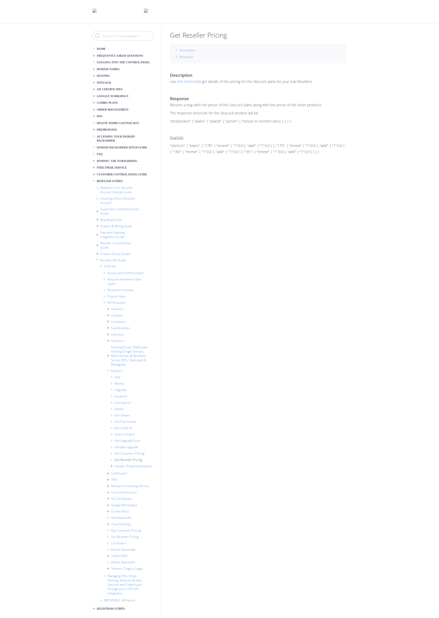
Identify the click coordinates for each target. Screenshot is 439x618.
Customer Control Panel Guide (122, 174)
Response (186, 57)
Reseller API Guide (113, 260)
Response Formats (120, 290)
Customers (118, 322)
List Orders (119, 543)
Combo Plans (107, 102)
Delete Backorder (123, 562)
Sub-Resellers (120, 328)
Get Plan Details (125, 421)
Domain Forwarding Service (130, 486)
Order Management (113, 109)
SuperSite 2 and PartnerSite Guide (119, 211)
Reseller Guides (110, 181)
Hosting (103, 75)
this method (187, 81)
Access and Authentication (125, 273)
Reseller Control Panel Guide (115, 245)
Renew (119, 383)
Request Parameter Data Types (124, 281)
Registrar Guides (111, 608)
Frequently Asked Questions (120, 55)
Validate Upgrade (126, 447)
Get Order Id (123, 428)
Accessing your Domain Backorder (116, 138)
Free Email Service (112, 167)
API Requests (116, 302)
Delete (119, 409)
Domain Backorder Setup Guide (122, 147)
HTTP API (110, 266)
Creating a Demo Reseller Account (117, 200)
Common (117, 334)
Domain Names (108, 69)
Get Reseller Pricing (128, 460)
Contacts (117, 315)
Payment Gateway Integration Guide (112, 234)
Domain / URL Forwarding (117, 160)
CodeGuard (119, 473)
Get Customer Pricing (129, 453)
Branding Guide (111, 220)
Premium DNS (107, 129)
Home (101, 48)
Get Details (122, 415)
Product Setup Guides (115, 254)
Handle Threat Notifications (133, 466)
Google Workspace (113, 96)
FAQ (100, 154)
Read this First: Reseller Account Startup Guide (116, 190)
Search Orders (125, 434)
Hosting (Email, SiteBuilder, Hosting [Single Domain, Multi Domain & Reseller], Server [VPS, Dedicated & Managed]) (130, 356)
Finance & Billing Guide (116, 226)
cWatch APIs (119, 556)
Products (117, 341)
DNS (99, 116)
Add (117, 377)
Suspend (121, 396)
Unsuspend (123, 402)
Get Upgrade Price (127, 441)
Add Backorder (121, 518)
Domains (117, 309)
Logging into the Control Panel (123, 62)
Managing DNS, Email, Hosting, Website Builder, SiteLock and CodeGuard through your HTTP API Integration (125, 584)
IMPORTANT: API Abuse (119, 600)
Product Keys (116, 296)
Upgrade (121, 390)
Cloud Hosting (120, 524)
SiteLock (104, 82)
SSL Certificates (109, 89)
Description (187, 50)
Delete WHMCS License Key (118, 123)
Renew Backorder (123, 549)
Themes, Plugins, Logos (127, 568)
